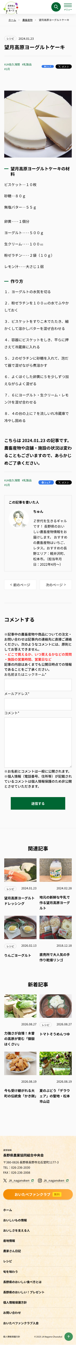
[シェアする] (48, 66)
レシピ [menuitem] (7, 1261)
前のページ (21, 584)
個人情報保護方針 (11, 1336)
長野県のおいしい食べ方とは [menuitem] (22, 1282)
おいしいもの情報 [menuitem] (15, 1220)
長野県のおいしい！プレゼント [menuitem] (24, 1292)
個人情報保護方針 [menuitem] (15, 1302)
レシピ (10, 38)
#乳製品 (27, 64)
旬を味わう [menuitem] (10, 1271)
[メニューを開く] (68, 7)
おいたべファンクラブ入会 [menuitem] (21, 1323)
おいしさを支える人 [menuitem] (16, 1230)
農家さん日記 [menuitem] (12, 1251)
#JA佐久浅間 (12, 64)
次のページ (54, 584)
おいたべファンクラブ (37, 1194)
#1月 (7, 69)
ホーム (7, 1210)
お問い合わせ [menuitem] (12, 1312)
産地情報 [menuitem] (9, 1241)
